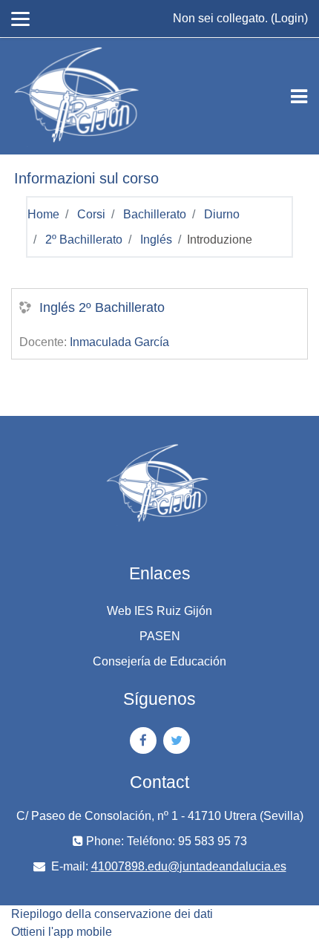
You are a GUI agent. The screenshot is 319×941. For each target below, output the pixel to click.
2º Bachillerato (83, 239)
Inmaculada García (119, 342)
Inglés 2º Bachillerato (102, 307)
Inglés (156, 239)
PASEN (159, 636)
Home (43, 214)
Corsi (91, 214)
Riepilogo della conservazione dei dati (112, 914)
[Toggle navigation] (299, 96)
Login (289, 18)
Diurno (222, 214)
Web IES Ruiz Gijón (159, 611)
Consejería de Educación (159, 661)
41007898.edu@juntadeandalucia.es (188, 866)
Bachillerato (154, 214)
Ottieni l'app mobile (61, 931)
